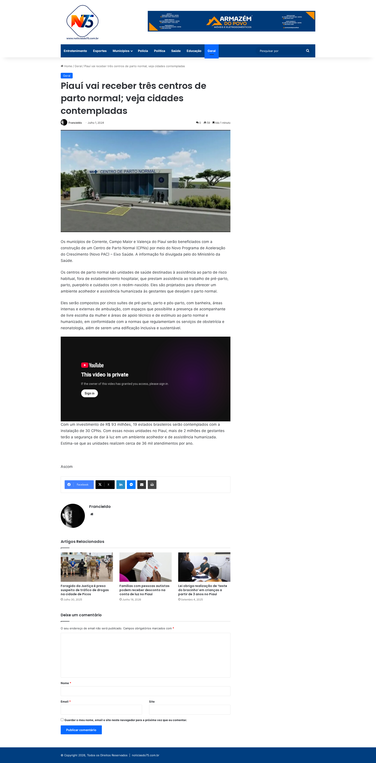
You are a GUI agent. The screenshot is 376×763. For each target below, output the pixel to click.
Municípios (121, 51)
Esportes (100, 51)
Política (159, 51)
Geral (212, 51)
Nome (66, 683)
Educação (194, 51)
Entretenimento (75, 51)
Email (66, 701)
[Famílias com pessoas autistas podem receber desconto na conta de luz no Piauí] (145, 567)
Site (152, 701)
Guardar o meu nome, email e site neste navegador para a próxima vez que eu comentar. (125, 720)
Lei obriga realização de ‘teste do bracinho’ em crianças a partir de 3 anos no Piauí (202, 590)
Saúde (176, 51)
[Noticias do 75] (82, 22)
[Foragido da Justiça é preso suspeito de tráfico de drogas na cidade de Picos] (87, 567)
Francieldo (75, 122)
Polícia (143, 51)
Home (67, 66)
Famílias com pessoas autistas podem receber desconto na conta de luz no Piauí (144, 590)
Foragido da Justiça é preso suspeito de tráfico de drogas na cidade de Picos (85, 590)
